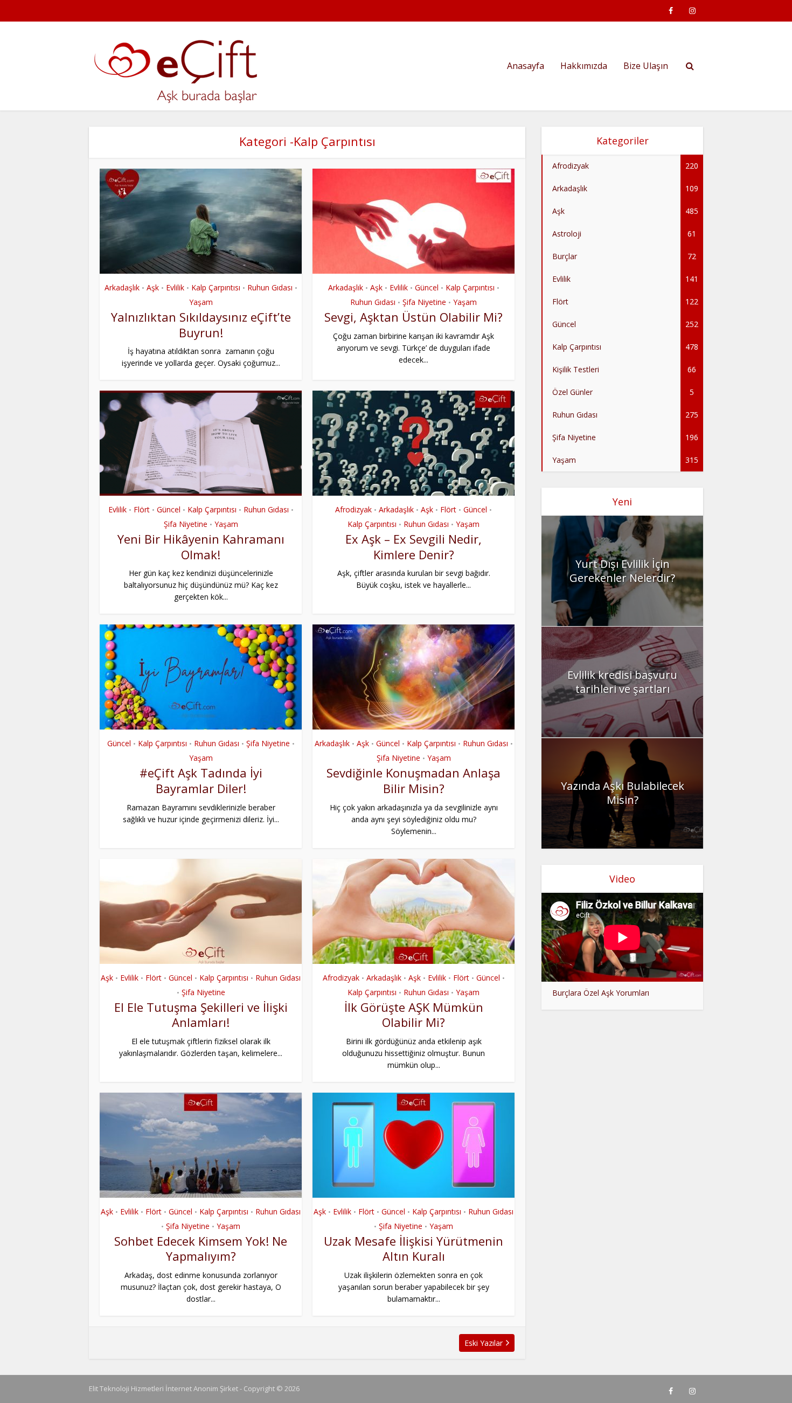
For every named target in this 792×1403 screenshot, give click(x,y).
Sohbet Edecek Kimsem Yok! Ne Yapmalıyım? (200, 1249)
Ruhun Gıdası (270, 287)
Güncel (427, 287)
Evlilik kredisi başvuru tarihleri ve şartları (622, 682)
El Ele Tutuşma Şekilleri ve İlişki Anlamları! (201, 1015)
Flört (142, 509)
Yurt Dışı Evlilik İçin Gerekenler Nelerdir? (622, 571)
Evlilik (175, 287)
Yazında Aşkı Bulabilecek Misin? (622, 793)
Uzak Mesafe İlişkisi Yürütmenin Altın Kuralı (413, 1249)
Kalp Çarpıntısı (215, 287)
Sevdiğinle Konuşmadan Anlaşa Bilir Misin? (413, 780)
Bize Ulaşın (645, 66)
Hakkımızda (583, 66)
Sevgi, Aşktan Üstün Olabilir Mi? (413, 317)
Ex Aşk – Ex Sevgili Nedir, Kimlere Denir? (413, 546)
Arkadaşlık (122, 287)
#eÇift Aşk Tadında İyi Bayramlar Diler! (201, 780)
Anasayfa (525, 66)
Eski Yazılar (483, 1343)
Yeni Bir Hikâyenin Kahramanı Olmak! (200, 546)
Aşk (153, 287)
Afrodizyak (353, 509)
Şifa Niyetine (424, 302)
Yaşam (201, 302)
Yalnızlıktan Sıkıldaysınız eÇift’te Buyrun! (201, 325)
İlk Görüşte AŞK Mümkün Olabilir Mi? (413, 1015)
